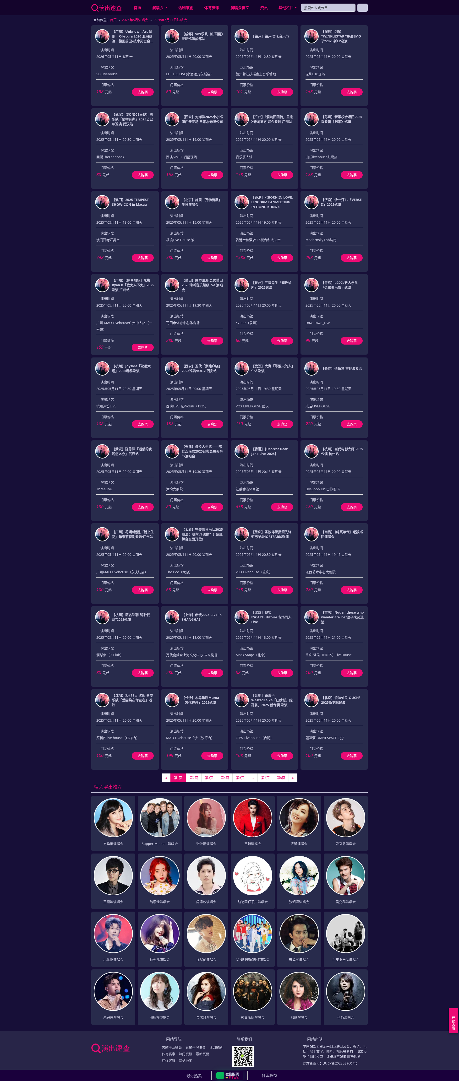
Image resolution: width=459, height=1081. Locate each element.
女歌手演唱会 (196, 1047)
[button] (229, 1075)
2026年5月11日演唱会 (170, 19)
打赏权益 (269, 1075)
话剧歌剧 (185, 7)
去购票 (143, 92)
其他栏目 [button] (286, 7)
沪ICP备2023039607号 (340, 1063)
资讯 (264, 7)
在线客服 (168, 1060)
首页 (137, 7)
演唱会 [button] (158, 7)
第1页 (178, 777)
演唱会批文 (239, 7)
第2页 (193, 777)
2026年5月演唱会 (135, 19)
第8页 (281, 777)
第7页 (265, 777)
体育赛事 (211, 7)
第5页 (240, 777)
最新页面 (202, 1054)
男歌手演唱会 (172, 1047)
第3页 (209, 777)
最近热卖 (194, 1075)
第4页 (224, 777)
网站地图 (185, 1060)
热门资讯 (185, 1054)
